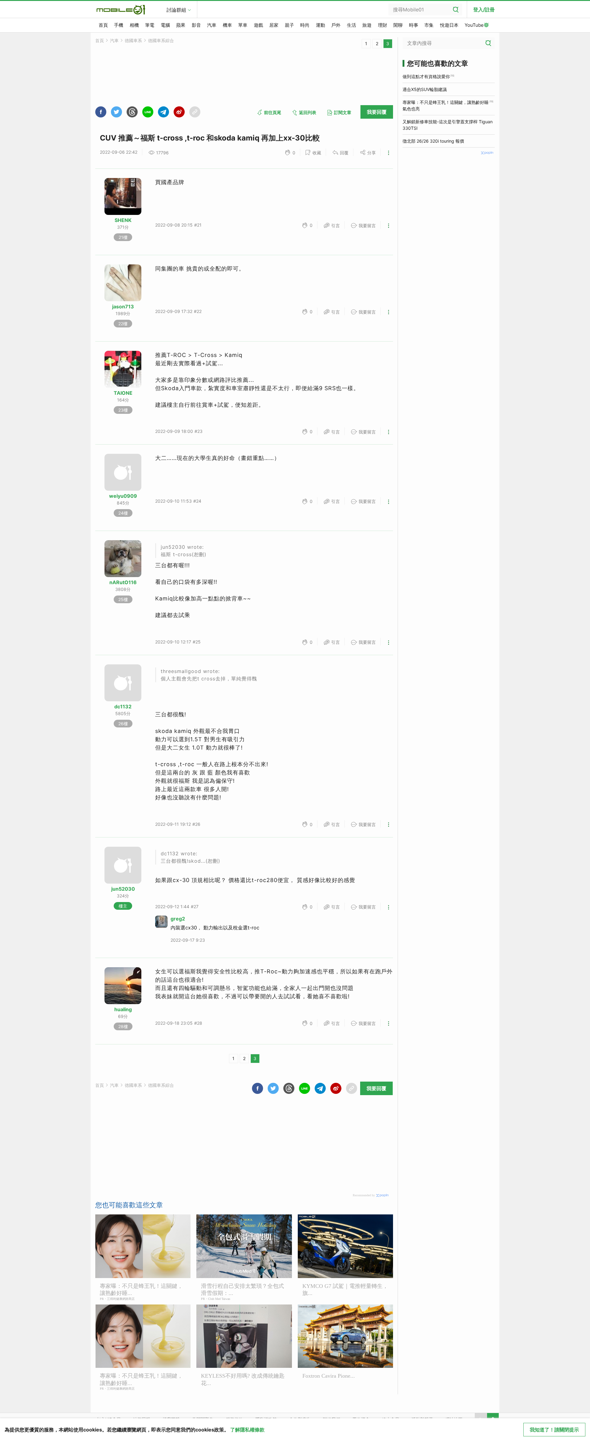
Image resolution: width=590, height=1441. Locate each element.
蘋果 (180, 25)
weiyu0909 (123, 496)
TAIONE (123, 393)
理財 (382, 25)
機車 (227, 25)
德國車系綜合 (161, 40)
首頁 (103, 25)
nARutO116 (123, 582)
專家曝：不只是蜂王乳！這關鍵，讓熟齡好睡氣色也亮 (446, 105)
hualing (123, 1009)
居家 (273, 25)
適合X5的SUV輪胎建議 (425, 89)
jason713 (123, 306)
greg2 (178, 919)
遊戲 (258, 25)
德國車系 (133, 40)
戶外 (335, 25)
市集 (429, 25)
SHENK (123, 220)
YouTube (474, 25)
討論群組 (176, 10)
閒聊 (398, 25)
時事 (413, 25)
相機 (134, 25)
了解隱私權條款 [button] (247, 1430)
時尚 (304, 25)
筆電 (149, 25)
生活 (351, 25)
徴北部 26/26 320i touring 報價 (433, 141)
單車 (242, 25)
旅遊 (367, 25)
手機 (118, 25)
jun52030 (123, 889)
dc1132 (123, 706)
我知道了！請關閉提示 (554, 1430)
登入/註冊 (484, 9)
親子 (289, 25)
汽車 (211, 25)
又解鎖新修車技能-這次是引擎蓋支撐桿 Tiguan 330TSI (448, 125)
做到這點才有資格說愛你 (426, 76)
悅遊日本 (449, 25)
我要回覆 (377, 112)
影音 (196, 25)
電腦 (165, 25)
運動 (320, 25)
